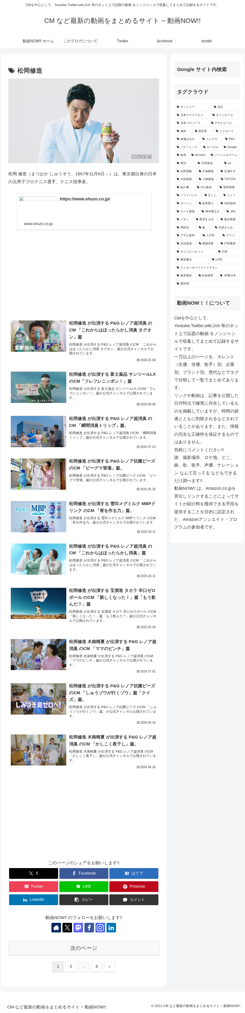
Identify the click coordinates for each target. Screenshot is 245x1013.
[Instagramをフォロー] (100, 927)
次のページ (83, 948)
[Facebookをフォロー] (89, 927)
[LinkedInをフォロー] (111, 927)
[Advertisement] (83, 276)
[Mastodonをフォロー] (78, 927)
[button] (83, 899)
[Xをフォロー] (67, 927)
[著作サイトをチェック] (56, 927)
